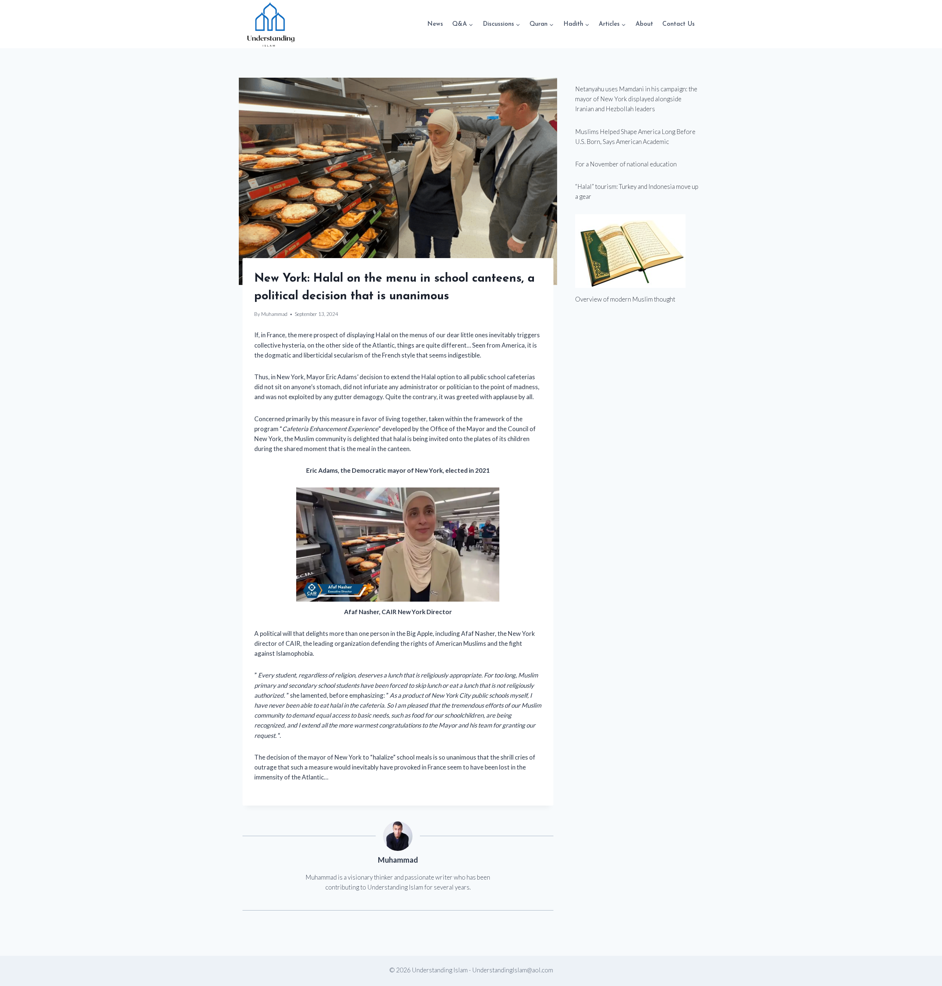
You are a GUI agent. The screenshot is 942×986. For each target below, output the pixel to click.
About (644, 24)
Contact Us (678, 24)
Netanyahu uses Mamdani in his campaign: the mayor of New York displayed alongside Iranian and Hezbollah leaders (636, 99)
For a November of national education (626, 164)
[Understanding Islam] (270, 24)
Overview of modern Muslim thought (625, 299)
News (435, 24)
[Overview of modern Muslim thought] (637, 251)
